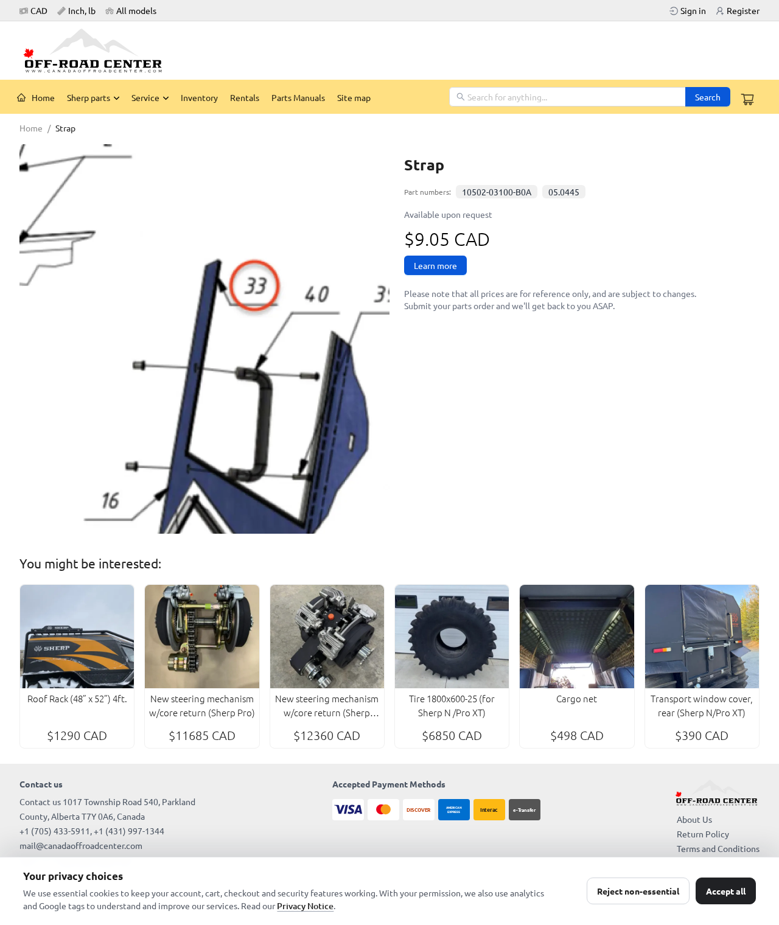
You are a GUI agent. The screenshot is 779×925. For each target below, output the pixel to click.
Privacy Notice (305, 906)
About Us (694, 819)
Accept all (726, 890)
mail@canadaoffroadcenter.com (80, 845)
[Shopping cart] (747, 99)
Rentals (244, 97)
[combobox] (568, 96)
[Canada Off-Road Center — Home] (97, 50)
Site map (354, 97)
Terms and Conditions (718, 848)
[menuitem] (36, 97)
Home (43, 97)
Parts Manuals (298, 97)
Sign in (693, 10)
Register (743, 10)
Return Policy (703, 833)
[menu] (230, 96)
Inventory (199, 97)
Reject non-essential (638, 890)
